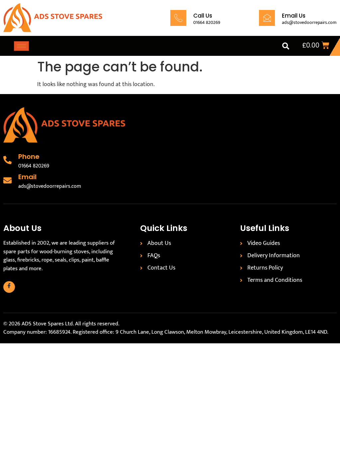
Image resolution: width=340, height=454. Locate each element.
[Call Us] (178, 18)
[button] (286, 46)
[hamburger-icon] (21, 46)
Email (27, 176)
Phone (29, 156)
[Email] (7, 180)
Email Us (293, 16)
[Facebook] (9, 287)
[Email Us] (267, 18)
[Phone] (7, 160)
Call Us (202, 16)
